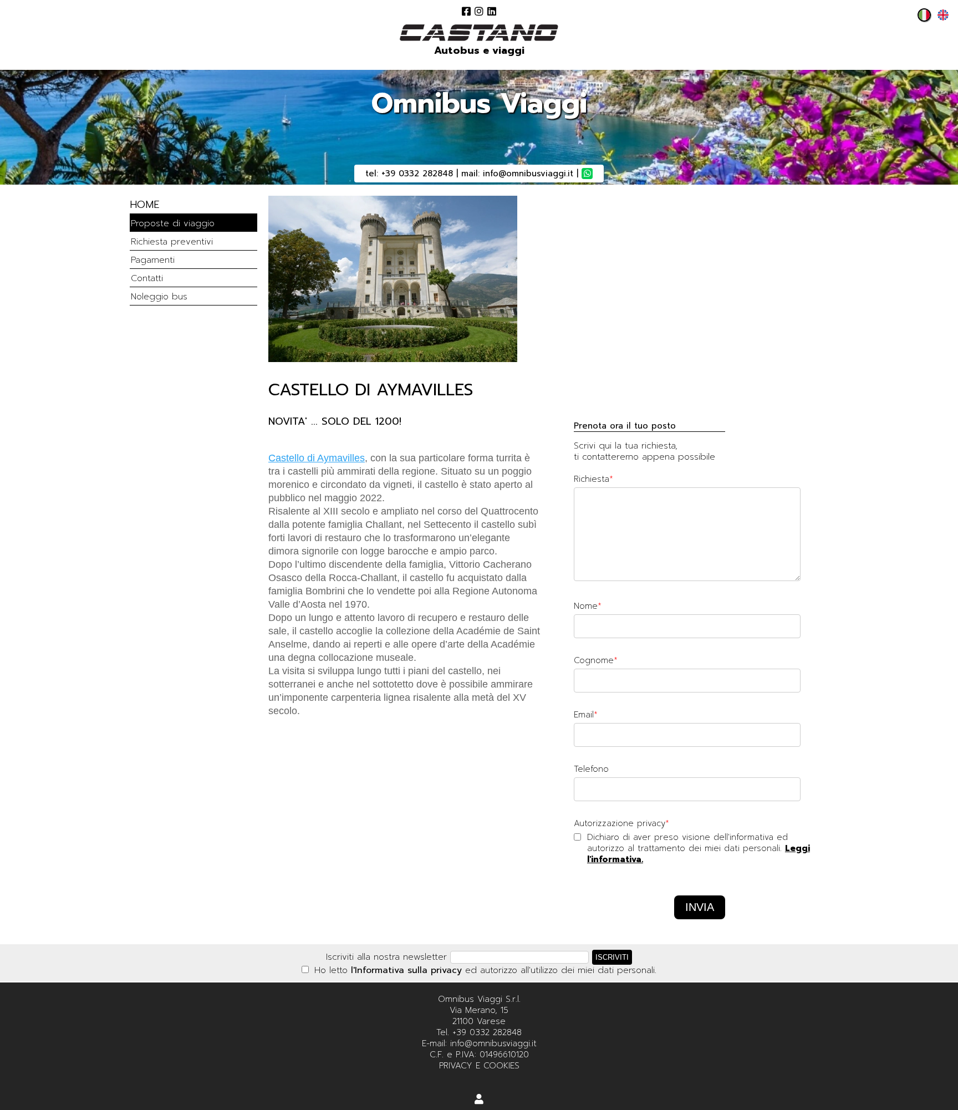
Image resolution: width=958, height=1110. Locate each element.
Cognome (594, 660)
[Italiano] (921, 18)
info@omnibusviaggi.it (528, 173)
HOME (145, 204)
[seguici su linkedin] (491, 11)
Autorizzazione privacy (619, 823)
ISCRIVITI (612, 957)
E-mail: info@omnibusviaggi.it (479, 1043)
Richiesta (591, 479)
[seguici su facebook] (466, 11)
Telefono (591, 769)
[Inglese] (940, 18)
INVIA (699, 907)
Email (584, 714)
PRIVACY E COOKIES (479, 1066)
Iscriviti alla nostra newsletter (386, 957)
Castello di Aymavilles (316, 458)
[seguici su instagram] (479, 11)
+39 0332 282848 (417, 173)
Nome (586, 606)
